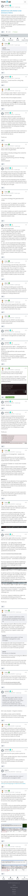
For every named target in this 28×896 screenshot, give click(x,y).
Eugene (7, 770)
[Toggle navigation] (25, 2)
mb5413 (7, 5)
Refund (14, 891)
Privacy (14, 889)
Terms (14, 885)
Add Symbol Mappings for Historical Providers (13, 783)
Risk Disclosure (14, 887)
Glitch (6, 283)
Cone (6, 43)
